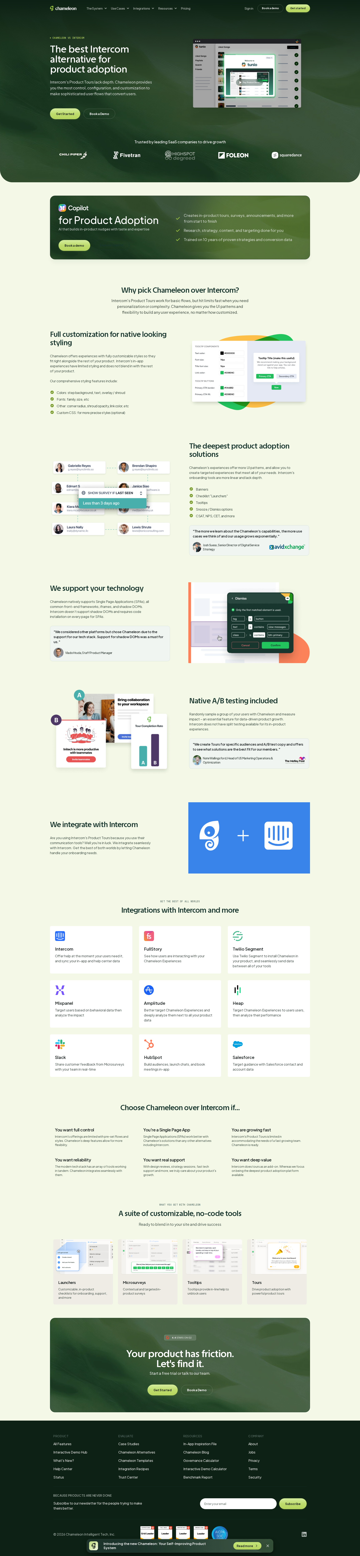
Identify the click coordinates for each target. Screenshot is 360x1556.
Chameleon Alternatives (136, 1452)
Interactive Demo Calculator (205, 1469)
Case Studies (128, 1444)
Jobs (251, 1452)
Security (254, 1477)
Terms (253, 1469)
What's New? (63, 1460)
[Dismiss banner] (267, 1546)
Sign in (249, 8)
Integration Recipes (133, 1469)
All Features (62, 1444)
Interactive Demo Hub (70, 1452)
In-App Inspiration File (200, 1444)
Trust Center (128, 1477)
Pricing (185, 8)
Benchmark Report (197, 1477)
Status (58, 1477)
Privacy (254, 1460)
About (253, 1444)
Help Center (62, 1469)
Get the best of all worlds (180, 901)
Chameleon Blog (196, 1452)
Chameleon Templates (135, 1460)
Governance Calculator (201, 1460)
